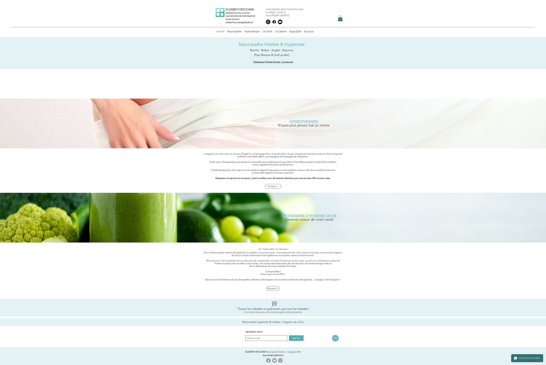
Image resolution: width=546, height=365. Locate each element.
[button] (295, 31)
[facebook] (274, 22)
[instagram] (268, 22)
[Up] (335, 338)
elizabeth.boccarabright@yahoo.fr (239, 22)
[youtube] (280, 22)
